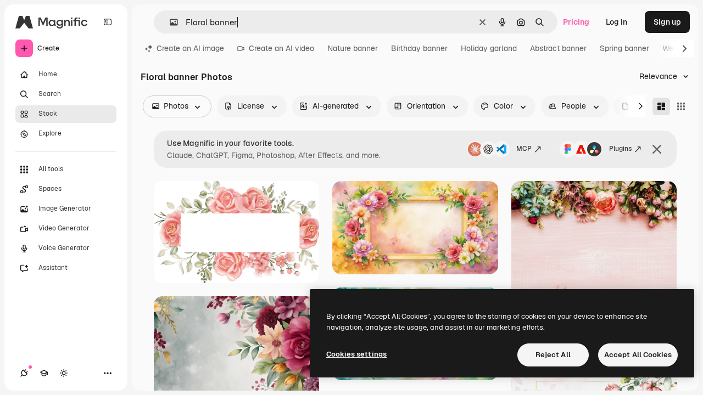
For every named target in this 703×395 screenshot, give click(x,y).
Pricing (576, 22)
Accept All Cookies (638, 354)
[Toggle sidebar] (107, 22)
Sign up (667, 22)
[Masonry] (661, 106)
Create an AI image (190, 48)
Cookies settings (356, 354)
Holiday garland (489, 48)
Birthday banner (419, 48)
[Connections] (24, 373)
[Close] (656, 149)
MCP (524, 148)
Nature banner (352, 48)
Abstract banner (558, 48)
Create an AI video (281, 48)
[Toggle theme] (63, 373)
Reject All (553, 354)
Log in (616, 22)
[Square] (681, 106)
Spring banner (624, 48)
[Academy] (44, 373)
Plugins (620, 148)
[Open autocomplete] (169, 22)
